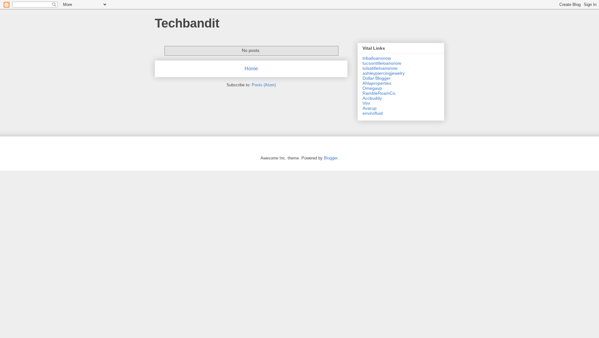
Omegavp (372, 88)
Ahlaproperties (377, 83)
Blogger (330, 158)
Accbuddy (372, 98)
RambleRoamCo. (380, 93)
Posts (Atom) (264, 85)
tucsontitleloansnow (382, 63)
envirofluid (373, 113)
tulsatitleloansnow (380, 68)
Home (251, 68)
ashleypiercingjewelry (384, 73)
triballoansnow (377, 58)
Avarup (370, 108)
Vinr (366, 103)
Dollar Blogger (377, 78)
